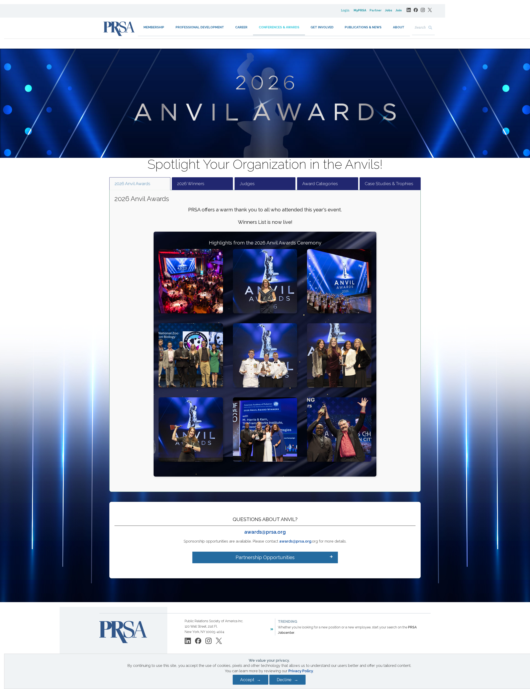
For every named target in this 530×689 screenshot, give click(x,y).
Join (398, 10)
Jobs (388, 10)
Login (345, 10)
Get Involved (322, 27)
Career (241, 27)
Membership (153, 27)
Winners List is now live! (265, 222)
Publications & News (363, 27)
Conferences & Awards (279, 27)
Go (431, 28)
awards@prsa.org (265, 532)
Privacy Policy (300, 671)
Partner (376, 10)
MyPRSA (360, 10)
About (398, 27)
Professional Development (200, 27)
